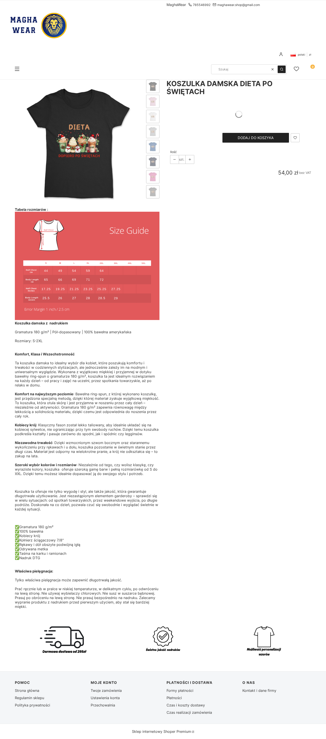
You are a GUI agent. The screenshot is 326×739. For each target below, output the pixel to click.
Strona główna (27, 690)
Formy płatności (180, 690)
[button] (17, 69)
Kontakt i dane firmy (259, 690)
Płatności (174, 698)
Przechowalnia (103, 705)
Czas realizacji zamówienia (189, 712)
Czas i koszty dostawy (186, 705)
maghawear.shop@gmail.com (238, 5)
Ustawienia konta (105, 698)
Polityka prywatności (32, 705)
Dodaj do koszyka (256, 138)
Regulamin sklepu (29, 698)
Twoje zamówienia (106, 690)
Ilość (173, 152)
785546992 (201, 5)
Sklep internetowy (161, 731)
